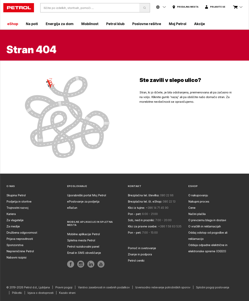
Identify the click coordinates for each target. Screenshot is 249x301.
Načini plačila (197, 214)
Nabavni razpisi (16, 257)
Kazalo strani (67, 293)
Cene (192, 208)
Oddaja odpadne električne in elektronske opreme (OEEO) (207, 248)
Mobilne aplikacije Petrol (83, 234)
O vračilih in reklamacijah (204, 226)
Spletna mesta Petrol (81, 240)
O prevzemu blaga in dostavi (207, 220)
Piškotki (17, 293)
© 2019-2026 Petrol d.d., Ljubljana (28, 287)
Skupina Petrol (16, 195)
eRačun (72, 208)
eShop (12, 24)
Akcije (199, 24)
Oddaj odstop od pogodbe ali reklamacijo (207, 236)
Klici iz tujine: (136, 208)
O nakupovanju (198, 195)
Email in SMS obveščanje (84, 253)
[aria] (70, 264)
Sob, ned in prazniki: (141, 220)
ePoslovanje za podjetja (83, 201)
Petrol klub (115, 24)
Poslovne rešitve (146, 24)
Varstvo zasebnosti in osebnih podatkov (104, 287)
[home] (18, 7)
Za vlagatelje (15, 220)
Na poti (32, 24)
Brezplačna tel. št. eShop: (145, 201)
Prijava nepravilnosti (19, 239)
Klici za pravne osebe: (142, 226)
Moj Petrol (177, 24)
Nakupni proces (198, 201)
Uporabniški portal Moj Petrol (86, 195)
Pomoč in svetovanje (142, 248)
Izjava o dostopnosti (40, 293)
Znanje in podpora (140, 254)
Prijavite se (217, 6)
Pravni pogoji (63, 287)
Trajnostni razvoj (17, 208)
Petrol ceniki (136, 260)
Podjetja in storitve (19, 201)
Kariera (11, 214)
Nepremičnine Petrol (20, 251)
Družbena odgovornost (21, 232)
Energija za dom (60, 24)
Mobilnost (89, 24)
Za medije (13, 226)
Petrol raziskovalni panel (83, 246)
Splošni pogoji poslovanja (212, 287)
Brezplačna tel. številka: (143, 195)
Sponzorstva (14, 245)
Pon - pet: (134, 214)
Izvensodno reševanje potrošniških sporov (162, 287)
